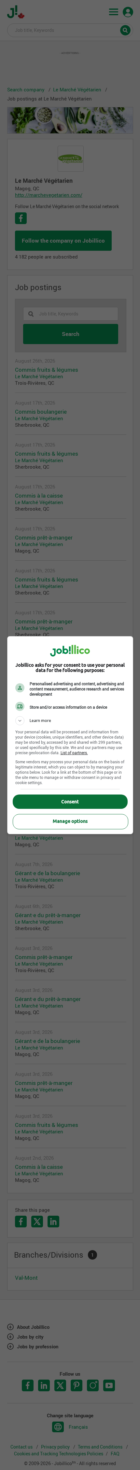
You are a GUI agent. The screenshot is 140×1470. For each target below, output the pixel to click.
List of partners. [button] (74, 752)
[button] (70, 720)
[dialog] (70, 735)
